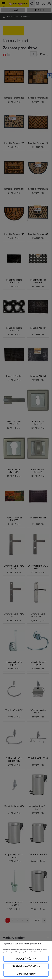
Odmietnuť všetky (26, 973)
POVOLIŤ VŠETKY (26, 958)
